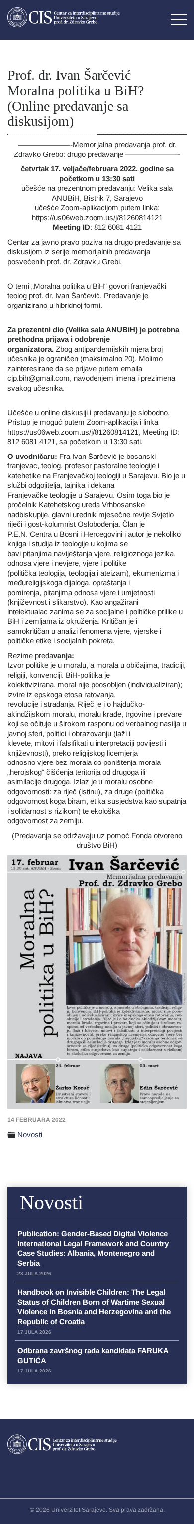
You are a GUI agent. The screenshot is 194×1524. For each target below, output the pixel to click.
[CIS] (63, 17)
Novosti (29, 1134)
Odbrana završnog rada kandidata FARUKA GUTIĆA (92, 1359)
